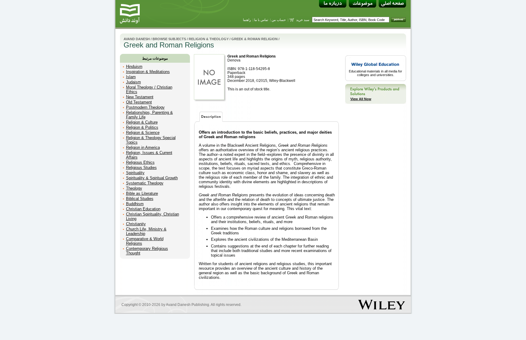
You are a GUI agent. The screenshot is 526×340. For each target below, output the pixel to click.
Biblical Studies (139, 198)
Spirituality (135, 172)
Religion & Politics (142, 127)
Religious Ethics (140, 162)
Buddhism (135, 204)
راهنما (247, 20)
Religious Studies (141, 167)
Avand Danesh (137, 39)
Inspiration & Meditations (148, 71)
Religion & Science (143, 132)
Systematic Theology (144, 183)
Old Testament (139, 102)
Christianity (136, 224)
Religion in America (143, 147)
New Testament (139, 97)
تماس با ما (261, 20)
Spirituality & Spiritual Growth (152, 178)
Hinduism (134, 66)
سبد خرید (302, 20)
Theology (134, 188)
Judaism (133, 82)
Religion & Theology (209, 39)
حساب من (279, 20)
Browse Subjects (169, 39)
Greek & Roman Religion (254, 39)
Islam (131, 77)
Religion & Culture (142, 122)
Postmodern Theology (145, 107)
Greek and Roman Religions (251, 56)
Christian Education (143, 209)
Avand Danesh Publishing (187, 305)
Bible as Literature (142, 193)
